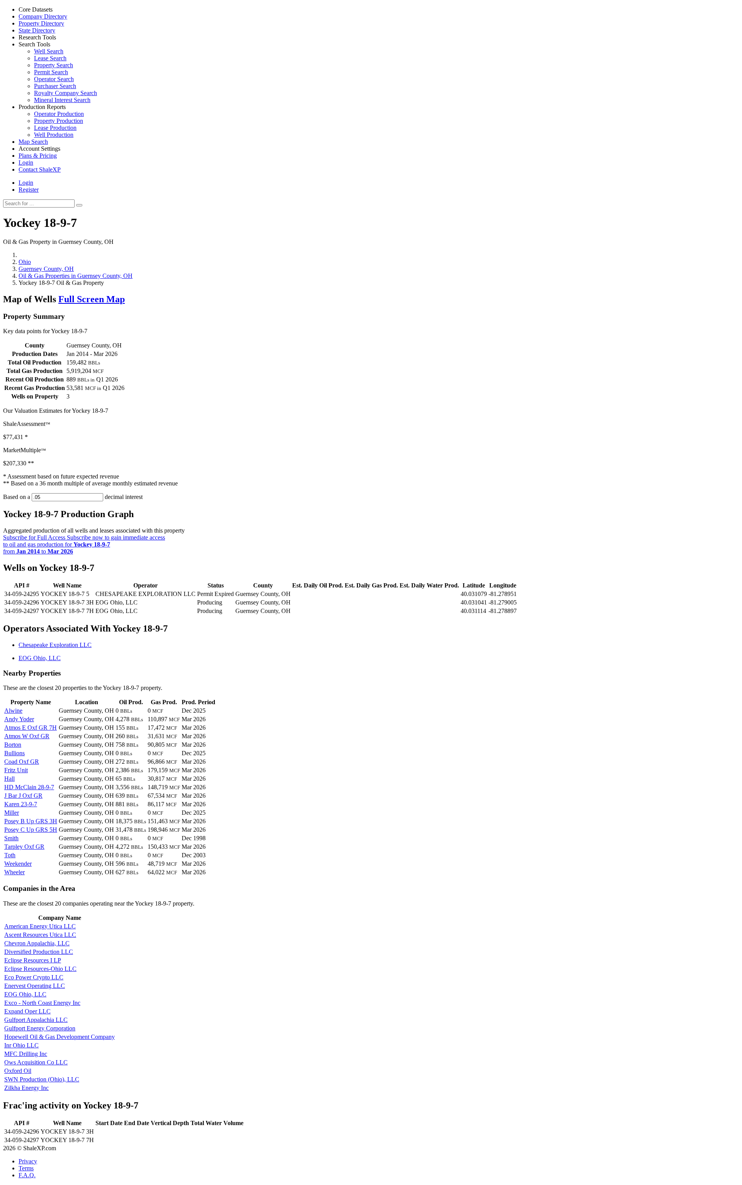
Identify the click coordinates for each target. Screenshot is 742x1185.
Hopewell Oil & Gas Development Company (59, 1036)
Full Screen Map (91, 299)
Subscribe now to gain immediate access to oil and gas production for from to (84, 544)
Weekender (18, 863)
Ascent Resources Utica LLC (40, 934)
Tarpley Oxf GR (24, 846)
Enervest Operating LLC (34, 985)
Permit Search (51, 72)
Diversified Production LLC (38, 951)
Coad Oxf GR (21, 761)
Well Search (48, 51)
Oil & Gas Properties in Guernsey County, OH (76, 275)
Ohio (25, 262)
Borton (12, 744)
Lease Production (55, 127)
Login (26, 182)
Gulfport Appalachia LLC (36, 1019)
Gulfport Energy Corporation (39, 1028)
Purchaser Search (55, 86)
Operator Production (59, 114)
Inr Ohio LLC (21, 1045)
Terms (26, 1168)
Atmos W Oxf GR (26, 736)
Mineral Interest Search (62, 100)
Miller (11, 812)
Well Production (53, 134)
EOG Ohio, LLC (40, 658)
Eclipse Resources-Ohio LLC (40, 968)
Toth (9, 855)
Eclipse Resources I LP (32, 960)
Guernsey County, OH (46, 269)
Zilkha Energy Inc (26, 1088)
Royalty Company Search (65, 93)
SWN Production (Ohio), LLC (41, 1079)
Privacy (28, 1161)
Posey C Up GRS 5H (30, 829)
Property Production (58, 120)
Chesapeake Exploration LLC (55, 645)
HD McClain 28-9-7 (29, 787)
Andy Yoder (19, 719)
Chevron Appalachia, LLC (37, 943)
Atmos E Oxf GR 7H (30, 727)
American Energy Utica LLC (40, 926)
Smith (11, 838)
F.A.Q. (27, 1175)
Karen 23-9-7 (20, 804)
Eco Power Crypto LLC (33, 977)
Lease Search (50, 58)
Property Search (53, 65)
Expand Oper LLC (27, 1011)
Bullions (14, 753)
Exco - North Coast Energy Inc (42, 1002)
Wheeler (14, 872)
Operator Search (54, 79)
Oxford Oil (17, 1071)
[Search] (79, 205)
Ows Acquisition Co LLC (36, 1062)
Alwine (13, 710)
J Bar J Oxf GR (23, 795)
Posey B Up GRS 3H (30, 821)
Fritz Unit (16, 770)
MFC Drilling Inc (25, 1053)
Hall (9, 778)
